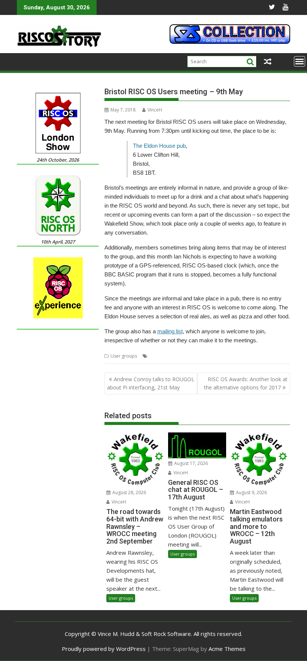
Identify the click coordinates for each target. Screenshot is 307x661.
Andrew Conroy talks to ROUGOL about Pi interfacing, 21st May (150, 383)
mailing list (170, 331)
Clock (184, 356)
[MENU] (299, 61)
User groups (123, 356)
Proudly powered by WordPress (104, 648)
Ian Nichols (215, 356)
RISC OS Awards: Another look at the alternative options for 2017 (246, 383)
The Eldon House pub (159, 146)
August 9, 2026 (251, 492)
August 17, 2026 (190, 463)
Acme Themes (227, 648)
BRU (170, 356)
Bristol (156, 356)
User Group (262, 356)
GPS (197, 356)
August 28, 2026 (128, 492)
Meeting (238, 356)
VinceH (155, 110)
